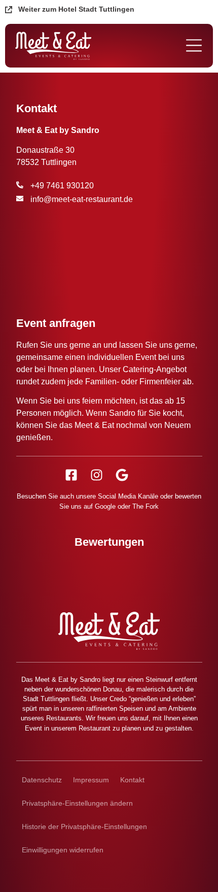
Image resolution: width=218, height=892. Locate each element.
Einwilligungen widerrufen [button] (62, 850)
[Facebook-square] (71, 475)
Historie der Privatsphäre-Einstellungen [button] (84, 826)
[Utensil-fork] (147, 475)
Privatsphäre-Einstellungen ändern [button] (77, 803)
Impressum (91, 780)
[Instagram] (96, 475)
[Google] (122, 475)
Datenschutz (42, 780)
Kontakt (132, 780)
